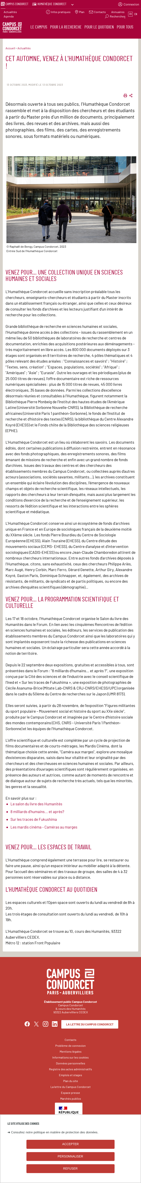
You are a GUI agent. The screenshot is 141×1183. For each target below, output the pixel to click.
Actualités (10, 12)
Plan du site (70, 1081)
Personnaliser (70, 1156)
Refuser (70, 1168)
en (135, 14)
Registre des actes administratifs (70, 1069)
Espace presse (70, 1092)
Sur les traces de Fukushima (33, 819)
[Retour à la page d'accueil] (12, 28)
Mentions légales (71, 1051)
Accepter (70, 1144)
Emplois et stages (70, 1075)
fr (130, 14)
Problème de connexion (70, 1045)
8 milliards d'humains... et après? (37, 811)
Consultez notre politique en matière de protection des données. (54, 1132)
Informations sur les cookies (70, 1057)
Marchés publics (70, 1098)
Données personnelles (70, 1063)
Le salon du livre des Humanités (36, 803)
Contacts (70, 1039)
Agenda (9, 16)
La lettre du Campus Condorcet (89, 1024)
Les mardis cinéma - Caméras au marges (43, 827)
